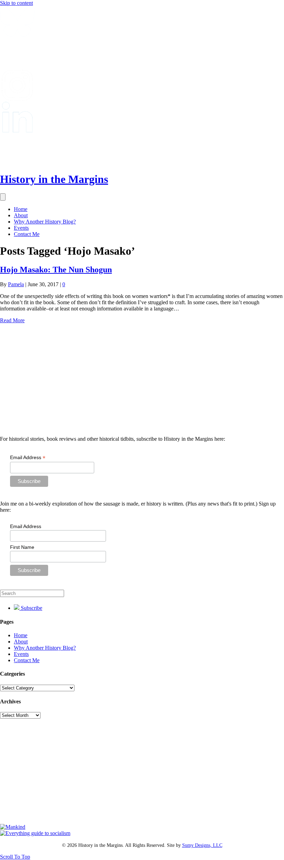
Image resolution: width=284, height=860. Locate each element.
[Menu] (3, 197)
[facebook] (17, 67)
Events (21, 228)
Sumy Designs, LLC (202, 845)
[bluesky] (17, 35)
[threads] (17, 162)
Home (20, 209)
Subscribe (30, 608)
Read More (12, 320)
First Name (22, 547)
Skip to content (16, 3)
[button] (15, 857)
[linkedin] (17, 130)
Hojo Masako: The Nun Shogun (56, 269)
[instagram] (17, 99)
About (21, 215)
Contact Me (26, 234)
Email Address (27, 457)
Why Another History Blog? (45, 222)
